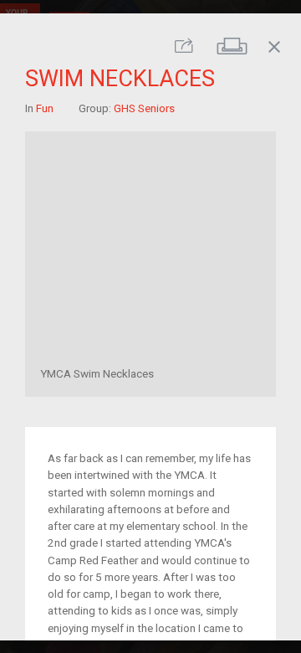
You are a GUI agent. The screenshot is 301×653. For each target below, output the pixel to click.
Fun (45, 107)
